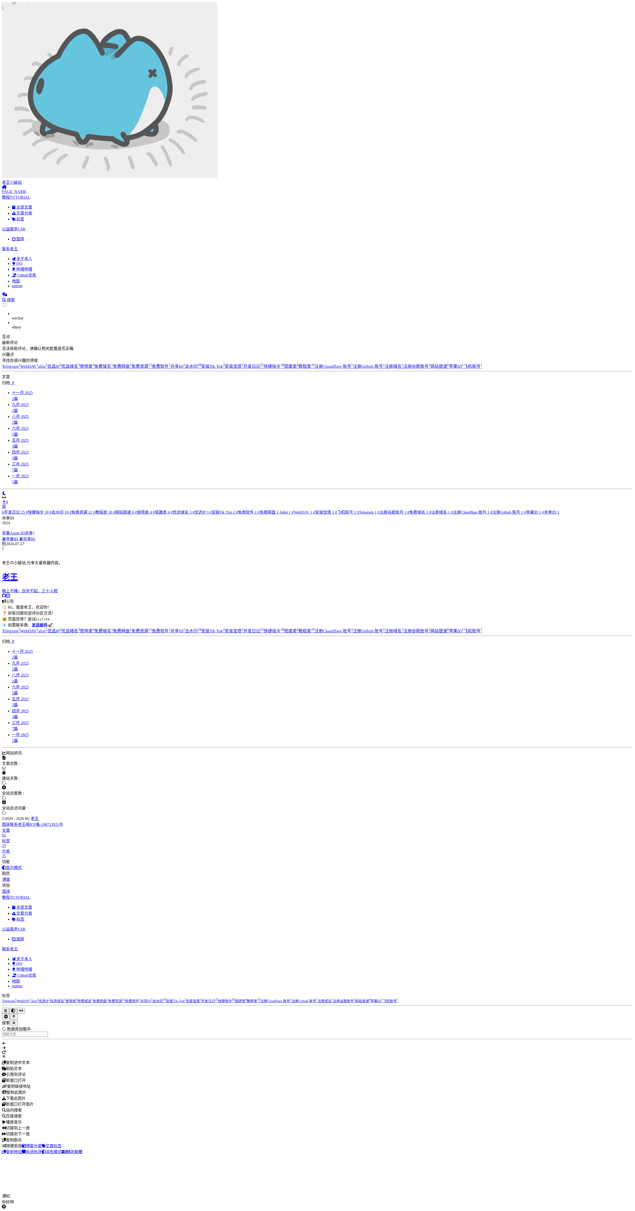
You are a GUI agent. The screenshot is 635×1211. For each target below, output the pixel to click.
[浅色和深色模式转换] (13, 1011)
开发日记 (253, 366)
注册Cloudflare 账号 (334, 366)
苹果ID (456, 366)
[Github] (4, 595)
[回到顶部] (14, 1017)
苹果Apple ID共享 (17, 533)
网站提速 (439, 366)
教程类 (306, 366)
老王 (35, 818)
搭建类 (291, 366)
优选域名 (70, 366)
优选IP (54, 366)
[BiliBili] (8, 595)
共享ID (177, 366)
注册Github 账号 (369, 366)
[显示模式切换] (4, 493)
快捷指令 (274, 366)
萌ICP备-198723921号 (44, 824)
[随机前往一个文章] (4, 294)
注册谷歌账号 (416, 366)
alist (42, 366)
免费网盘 (122, 366)
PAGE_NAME (14, 191)
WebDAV (29, 366)
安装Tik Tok (213, 366)
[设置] (6, 1017)
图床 (6, 824)
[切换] (4, 506)
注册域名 (394, 366)
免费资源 (141, 366)
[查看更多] (12, 383)
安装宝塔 (234, 366)
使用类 (87, 366)
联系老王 (18, 824)
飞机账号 (473, 366)
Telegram (11, 366)
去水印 (193, 366)
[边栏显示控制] (317, 498)
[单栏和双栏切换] (21, 1011)
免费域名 (103, 366)
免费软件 (161, 366)
